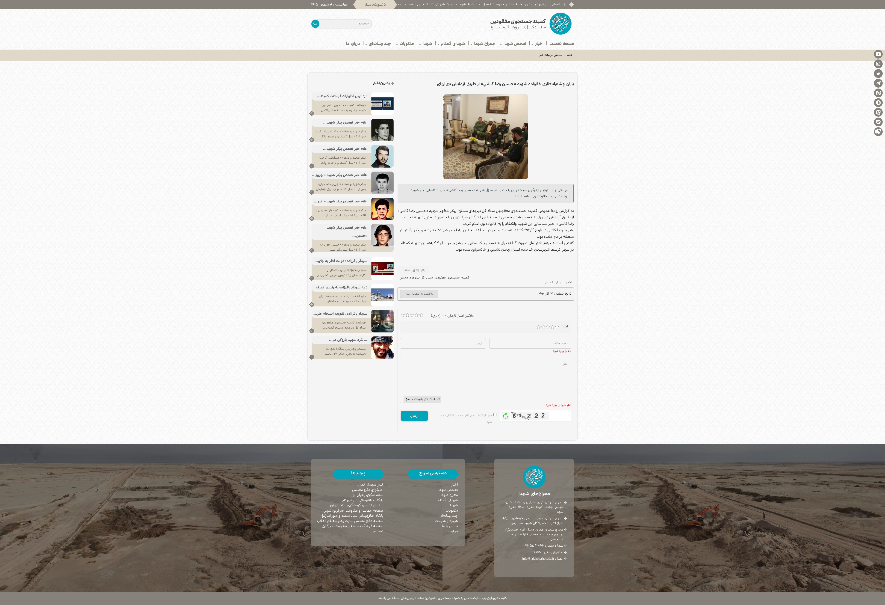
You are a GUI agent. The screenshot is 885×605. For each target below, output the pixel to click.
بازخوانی (506, 414)
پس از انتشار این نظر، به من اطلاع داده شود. (466, 418)
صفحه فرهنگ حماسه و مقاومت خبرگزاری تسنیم (352, 529)
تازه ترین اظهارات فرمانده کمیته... (342, 96)
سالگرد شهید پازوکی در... (348, 340)
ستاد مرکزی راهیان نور (367, 495)
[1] (539, 327)
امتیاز (564, 326)
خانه (570, 55)
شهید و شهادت (446, 521)
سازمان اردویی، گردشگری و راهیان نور (356, 505)
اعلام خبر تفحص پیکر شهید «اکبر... (341, 201)
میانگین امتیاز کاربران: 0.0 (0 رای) (453, 315)
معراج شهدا (449, 495)
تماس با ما (450, 526)
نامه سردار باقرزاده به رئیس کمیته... (340, 287)
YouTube (878, 54)
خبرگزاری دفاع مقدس (367, 490)
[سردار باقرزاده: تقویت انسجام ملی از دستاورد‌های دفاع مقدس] (382, 321)
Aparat (878, 112)
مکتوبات (452, 511)
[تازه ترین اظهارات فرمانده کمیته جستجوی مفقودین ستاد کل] (382, 103)
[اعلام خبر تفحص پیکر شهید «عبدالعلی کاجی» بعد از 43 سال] (382, 156)
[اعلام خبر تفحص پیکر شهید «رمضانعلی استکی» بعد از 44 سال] (382, 130)
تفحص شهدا (448, 490)
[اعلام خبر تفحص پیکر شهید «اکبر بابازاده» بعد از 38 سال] (382, 209)
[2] (543, 327)
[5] (557, 327)
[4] (552, 327)
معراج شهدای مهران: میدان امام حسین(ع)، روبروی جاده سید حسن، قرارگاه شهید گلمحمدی (534, 534)
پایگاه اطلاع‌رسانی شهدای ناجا (362, 500)
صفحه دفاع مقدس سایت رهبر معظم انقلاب (350, 521)
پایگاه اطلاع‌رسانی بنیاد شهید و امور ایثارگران (351, 516)
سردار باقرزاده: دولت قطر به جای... (341, 261)
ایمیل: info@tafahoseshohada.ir (542, 558)
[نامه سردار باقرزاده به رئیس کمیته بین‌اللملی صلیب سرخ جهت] (382, 295)
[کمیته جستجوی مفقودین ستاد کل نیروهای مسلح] (510, 24)
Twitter (878, 73)
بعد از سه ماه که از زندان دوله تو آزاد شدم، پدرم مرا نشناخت (404, 4)
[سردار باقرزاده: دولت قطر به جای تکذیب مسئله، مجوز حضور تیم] (382, 268)
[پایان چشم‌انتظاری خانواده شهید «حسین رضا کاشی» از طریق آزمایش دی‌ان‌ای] (485, 136)
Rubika (878, 131)
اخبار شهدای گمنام (558, 282)
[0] (403, 315)
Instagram (878, 63)
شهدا (454, 505)
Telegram (878, 83)
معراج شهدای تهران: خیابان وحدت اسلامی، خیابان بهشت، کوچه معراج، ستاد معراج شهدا (534, 507)
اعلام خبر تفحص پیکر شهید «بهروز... (340, 175)
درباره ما (452, 531)
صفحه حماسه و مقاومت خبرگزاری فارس (353, 511)
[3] (548, 327)
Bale (878, 121)
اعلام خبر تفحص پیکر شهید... (345, 123)
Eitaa (878, 92)
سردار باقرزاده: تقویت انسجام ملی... (340, 314)
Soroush (878, 102)
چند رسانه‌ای (449, 516)
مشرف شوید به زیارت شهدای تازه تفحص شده (488, 4)
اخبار (454, 484)
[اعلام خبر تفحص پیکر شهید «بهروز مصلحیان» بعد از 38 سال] (382, 182)
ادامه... (312, 113)
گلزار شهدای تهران (370, 484)
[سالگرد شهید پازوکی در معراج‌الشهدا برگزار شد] (382, 347)
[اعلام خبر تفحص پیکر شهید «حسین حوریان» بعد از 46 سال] (382, 235)
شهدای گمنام (448, 500)
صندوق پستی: (546, 552)
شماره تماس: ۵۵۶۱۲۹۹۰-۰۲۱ (543, 545)
